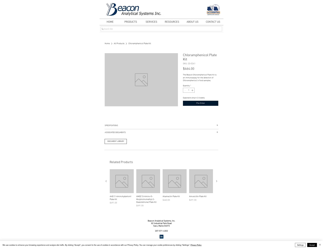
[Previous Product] (106, 181)
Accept (312, 245)
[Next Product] (216, 181)
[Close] (319, 245)
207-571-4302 (161, 231)
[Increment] (192, 90)
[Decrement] (185, 90)
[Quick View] (122, 181)
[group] (161, 188)
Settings (300, 245)
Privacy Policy (196, 245)
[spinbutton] (189, 90)
